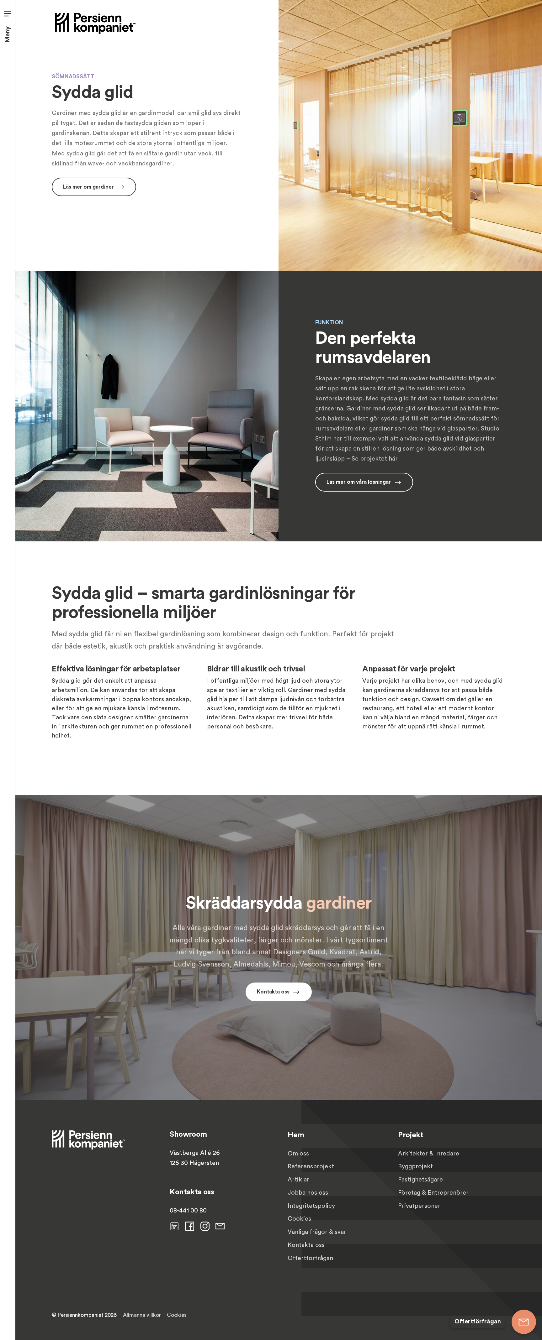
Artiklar (298, 1179)
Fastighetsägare (420, 1179)
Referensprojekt (311, 1166)
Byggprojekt (415, 1166)
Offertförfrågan (310, 1258)
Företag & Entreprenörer (433, 1193)
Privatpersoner (419, 1206)
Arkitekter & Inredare (428, 1153)
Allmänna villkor (142, 1315)
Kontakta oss (306, 1245)
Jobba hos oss (308, 1193)
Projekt (410, 1135)
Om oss (298, 1153)
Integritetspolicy (311, 1206)
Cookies (299, 1219)
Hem (296, 1135)
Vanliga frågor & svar (317, 1232)
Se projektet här (375, 459)
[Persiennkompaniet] (95, 23)
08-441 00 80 (188, 1210)
